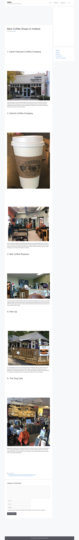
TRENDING (56, 2)
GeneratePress (45, 538)
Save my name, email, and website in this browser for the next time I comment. (26, 510)
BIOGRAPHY (63, 2)
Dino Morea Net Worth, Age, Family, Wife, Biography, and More (20, 475)
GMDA (9, 2)
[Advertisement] (26, 15)
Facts (9, 473)
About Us (58, 50)
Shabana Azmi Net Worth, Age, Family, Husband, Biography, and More (22, 474)
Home (50, 2)
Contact (57, 52)
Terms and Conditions (61, 58)
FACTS (69, 2)
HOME (12, 473)
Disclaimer (58, 54)
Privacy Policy (59, 56)
